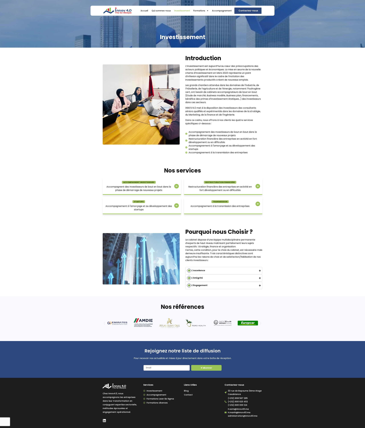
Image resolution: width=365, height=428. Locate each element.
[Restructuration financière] (258, 186)
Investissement (182, 10)
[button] (104, 323)
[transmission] (258, 204)
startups (139, 201)
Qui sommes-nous (161, 10)
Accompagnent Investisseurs (138, 182)
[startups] (176, 205)
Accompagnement (222, 10)
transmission (220, 201)
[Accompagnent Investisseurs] (176, 186)
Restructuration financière (220, 182)
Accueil (144, 10)
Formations (199, 10)
